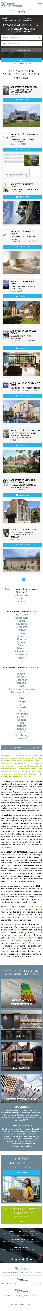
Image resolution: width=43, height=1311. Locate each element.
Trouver (21, 60)
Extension (33, 1131)
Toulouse (30, 1234)
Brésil (21, 1243)
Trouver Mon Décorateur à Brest (12, 1284)
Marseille (13, 1234)
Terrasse (18, 1134)
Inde (32, 1242)
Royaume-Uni (20, 1242)
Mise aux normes (30, 1134)
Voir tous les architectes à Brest (21, 748)
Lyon (8, 1234)
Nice (14, 1236)
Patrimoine (16, 1117)
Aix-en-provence (22, 1234)
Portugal (37, 1242)
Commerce (25, 1112)
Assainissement (14, 1143)
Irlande (28, 1242)
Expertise (9, 1134)
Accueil (4, 18)
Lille (10, 1236)
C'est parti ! (21, 1172)
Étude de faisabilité (26, 1141)
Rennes (32, 1236)
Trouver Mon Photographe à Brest (16, 1295)
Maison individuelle (14, 1110)
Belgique (6, 1242)
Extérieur (6, 1117)
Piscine (17, 1138)
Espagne (12, 1242)
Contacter (24, 100)
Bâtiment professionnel (27, 1115)
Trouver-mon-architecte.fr (29, 789)
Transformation (11, 1136)
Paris (4, 1234)
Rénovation (25, 1129)
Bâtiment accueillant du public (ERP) (28, 1118)
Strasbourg (25, 1236)
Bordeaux (37, 1234)
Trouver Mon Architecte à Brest (12, 1273)
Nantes (19, 1236)
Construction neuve (10, 1129)
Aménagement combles (21, 1146)
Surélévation (22, 1131)
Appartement (30, 1110)
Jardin (24, 1138)
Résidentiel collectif (10, 1112)
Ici (21, 1220)
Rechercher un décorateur (29, 19)
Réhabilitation (28, 1143)
